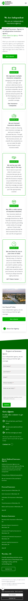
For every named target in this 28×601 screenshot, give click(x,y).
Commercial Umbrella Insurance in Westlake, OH (11, 538)
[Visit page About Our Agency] (14, 329)
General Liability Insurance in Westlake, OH (10, 543)
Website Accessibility (16, 475)
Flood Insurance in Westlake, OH (11, 503)
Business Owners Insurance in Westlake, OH (10, 526)
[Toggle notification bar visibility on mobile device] (2, 588)
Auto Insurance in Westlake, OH (10, 494)
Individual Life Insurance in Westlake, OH (12, 498)
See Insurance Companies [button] (12, 104)
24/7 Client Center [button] (12, 279)
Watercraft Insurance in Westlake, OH (12, 506)
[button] (26, 3)
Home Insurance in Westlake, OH (11, 490)
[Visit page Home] (7, 3)
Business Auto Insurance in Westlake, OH (12, 521)
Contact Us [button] (6, 444)
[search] (22, 3)
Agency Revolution (11, 581)
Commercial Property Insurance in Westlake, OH (11, 532)
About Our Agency (12, 35)
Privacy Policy (6, 475)
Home (4, 35)
